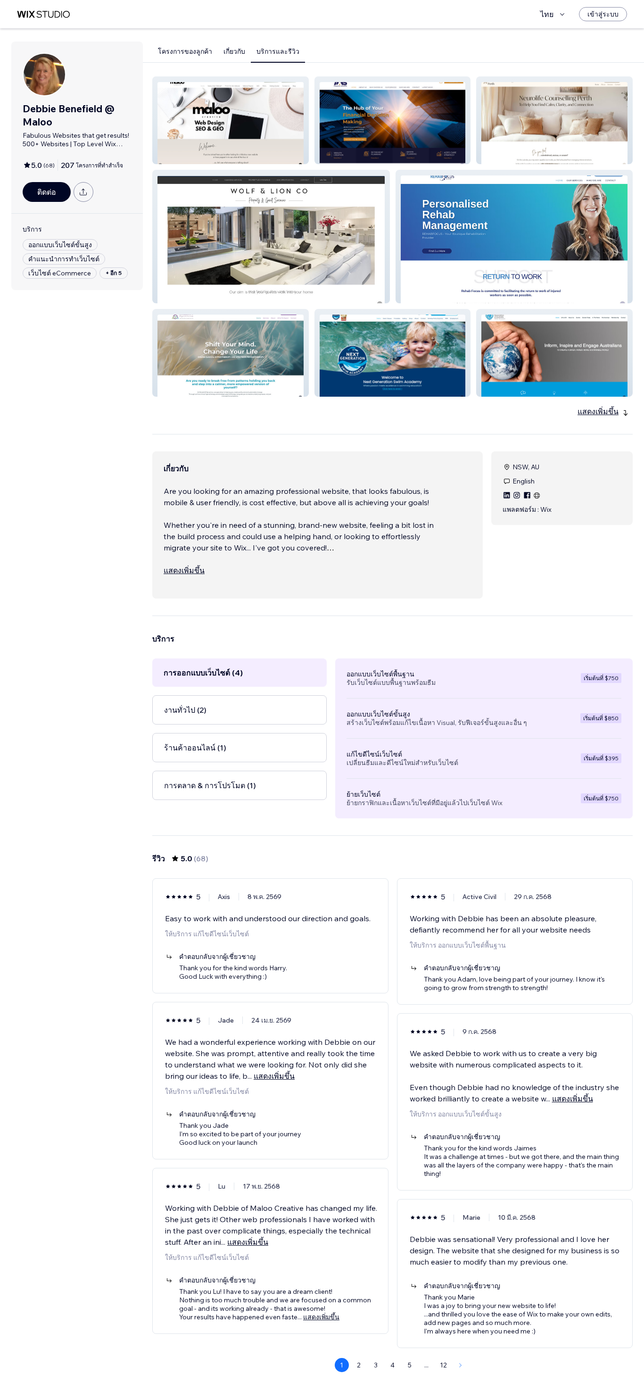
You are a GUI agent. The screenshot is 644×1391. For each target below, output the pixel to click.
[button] (230, 120)
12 (443, 1365)
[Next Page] (461, 1365)
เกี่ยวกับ (234, 51)
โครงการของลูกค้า (185, 51)
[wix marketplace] (43, 14)
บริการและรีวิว (277, 51)
